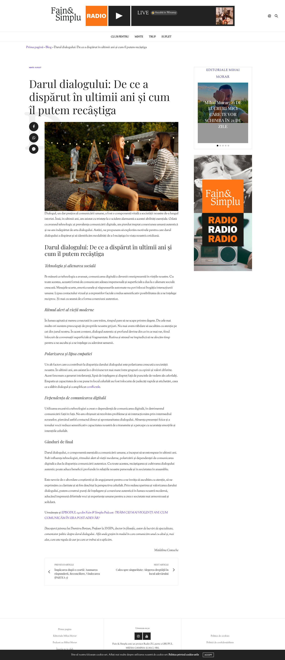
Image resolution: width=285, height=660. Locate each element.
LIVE (143, 13)
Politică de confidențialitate (220, 642)
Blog (49, 47)
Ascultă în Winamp (165, 12)
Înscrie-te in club (64, 649)
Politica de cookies (220, 636)
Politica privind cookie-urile (184, 655)
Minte (139, 37)
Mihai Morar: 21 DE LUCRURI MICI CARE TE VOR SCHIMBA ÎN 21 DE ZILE (223, 114)
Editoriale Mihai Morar (65, 636)
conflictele (93, 387)
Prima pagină (34, 47)
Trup (152, 37)
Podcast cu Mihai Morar (65, 642)
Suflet (166, 37)
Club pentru (120, 37)
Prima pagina (65, 629)
